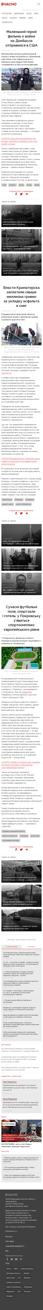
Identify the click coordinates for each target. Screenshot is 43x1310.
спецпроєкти (7, 22)
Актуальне (6, 1045)
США (4, 185)
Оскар (29, 185)
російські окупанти (13, 1282)
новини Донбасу (27, 1269)
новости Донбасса (23, 504)
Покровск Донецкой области (13, 831)
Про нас (8, 1237)
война (37, 185)
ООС (19, 1291)
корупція (13, 18)
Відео (3, 1117)
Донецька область (13, 1273)
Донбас (27, 1273)
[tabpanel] (21, 995)
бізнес (29, 13)
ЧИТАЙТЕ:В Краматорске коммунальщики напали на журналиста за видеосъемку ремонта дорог (20, 461)
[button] (21, 939)
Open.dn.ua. (6, 373)
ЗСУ (19, 1278)
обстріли (27, 1291)
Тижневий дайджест (14, 1246)
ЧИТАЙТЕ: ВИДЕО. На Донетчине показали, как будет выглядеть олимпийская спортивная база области (20, 765)
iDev (15, 1231)
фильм (21, 185)
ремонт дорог (7, 504)
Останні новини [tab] (11, 946)
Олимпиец (24, 836)
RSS (6, 1251)
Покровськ (28, 1287)
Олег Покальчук (10, 1082)
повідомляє (27, 692)
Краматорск (7, 500)
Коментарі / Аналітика (11, 1076)
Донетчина (35, 836)
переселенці (19, 13)
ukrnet (8, 1269)
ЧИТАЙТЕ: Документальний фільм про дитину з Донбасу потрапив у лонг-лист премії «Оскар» (19, 141)
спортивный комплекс (10, 840)
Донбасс (12, 185)
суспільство (7, 13)
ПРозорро (19, 500)
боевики (9, 1296)
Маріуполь (10, 1291)
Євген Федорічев (10, 1099)
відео (30, 18)
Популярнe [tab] (31, 946)
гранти (4, 18)
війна (36, 13)
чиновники (30, 500)
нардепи (22, 18)
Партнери (9, 1241)
